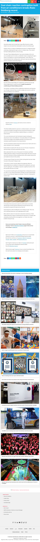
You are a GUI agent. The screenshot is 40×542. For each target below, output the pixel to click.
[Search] (35, 1)
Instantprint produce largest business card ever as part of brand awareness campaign (19, 405)
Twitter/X (24, 238)
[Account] (32, 1)
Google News (19, 234)
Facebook (20, 238)
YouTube (24, 242)
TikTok (11, 239)
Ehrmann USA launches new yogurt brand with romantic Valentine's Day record (18, 456)
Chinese (15, 122)
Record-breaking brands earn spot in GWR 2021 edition (13, 375)
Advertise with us (8, 512)
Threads (7, 239)
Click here (17, 249)
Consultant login (7, 502)
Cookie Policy (6, 498)
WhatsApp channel (13, 246)
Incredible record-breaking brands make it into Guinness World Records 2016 (17, 430)
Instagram (29, 238)
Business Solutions (19, 225)
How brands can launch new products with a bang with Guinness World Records (18, 379)
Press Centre (6, 514)
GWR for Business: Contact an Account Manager (13, 510)
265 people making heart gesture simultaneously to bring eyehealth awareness (18, 324)
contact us (14, 227)
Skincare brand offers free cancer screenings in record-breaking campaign (17, 273)
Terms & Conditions (7, 496)
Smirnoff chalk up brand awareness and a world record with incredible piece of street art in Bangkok (19, 483)
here (10, 124)
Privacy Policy (6, 500)
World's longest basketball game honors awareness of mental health (15, 350)
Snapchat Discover (23, 239)
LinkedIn (14, 239)
